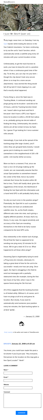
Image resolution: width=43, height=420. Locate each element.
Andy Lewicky (8, 332)
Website (6, 384)
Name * (6, 370)
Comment (7, 392)
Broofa (7, 344)
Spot (5, 44)
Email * (6, 377)
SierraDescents (9, 2)
